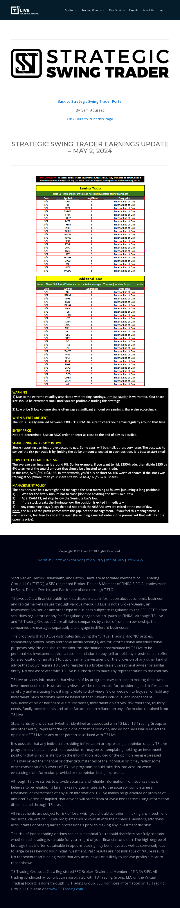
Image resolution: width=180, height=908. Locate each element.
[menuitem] (71, 10)
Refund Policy (115, 560)
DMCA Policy (135, 560)
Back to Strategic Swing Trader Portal (90, 101)
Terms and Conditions (68, 560)
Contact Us (44, 560)
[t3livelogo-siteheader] (25, 10)
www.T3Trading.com (66, 888)
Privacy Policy (94, 560)
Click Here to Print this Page (90, 119)
